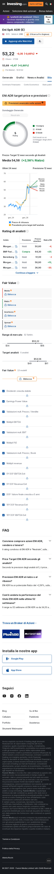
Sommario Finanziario (11, 85)
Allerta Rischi (7, 858)
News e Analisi (36, 77)
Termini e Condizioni (11, 839)
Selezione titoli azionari (24, 11)
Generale (7, 77)
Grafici (20, 77)
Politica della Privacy (11, 848)
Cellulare (6, 717)
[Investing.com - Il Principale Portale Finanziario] (16, 4)
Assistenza (34, 722)
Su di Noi (33, 711)
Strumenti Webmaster (12, 728)
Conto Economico (31, 85)
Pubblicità (34, 717)
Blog (4, 711)
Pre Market (10, 70)
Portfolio (6, 722)
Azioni (6, 11)
